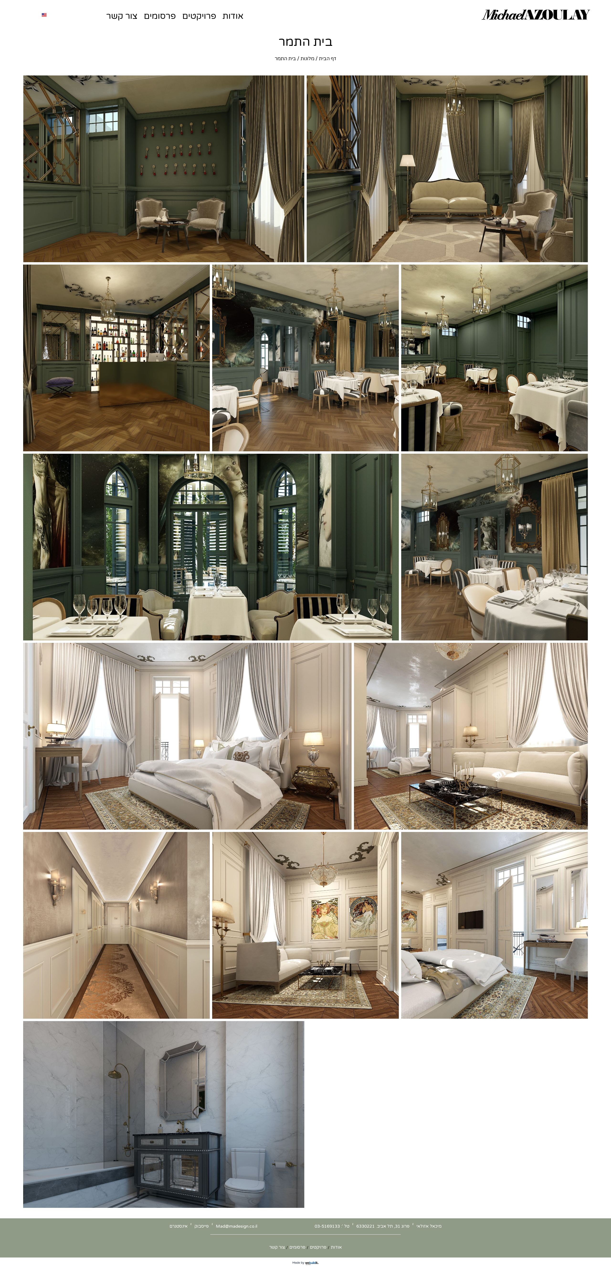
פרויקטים (199, 16)
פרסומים (160, 16)
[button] (163, 168)
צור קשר (121, 16)
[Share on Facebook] (287, 255)
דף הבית (327, 59)
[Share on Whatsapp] (280, 255)
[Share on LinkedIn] (268, 255)
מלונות (307, 59)
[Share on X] (293, 255)
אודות (232, 16)
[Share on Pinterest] (274, 255)
